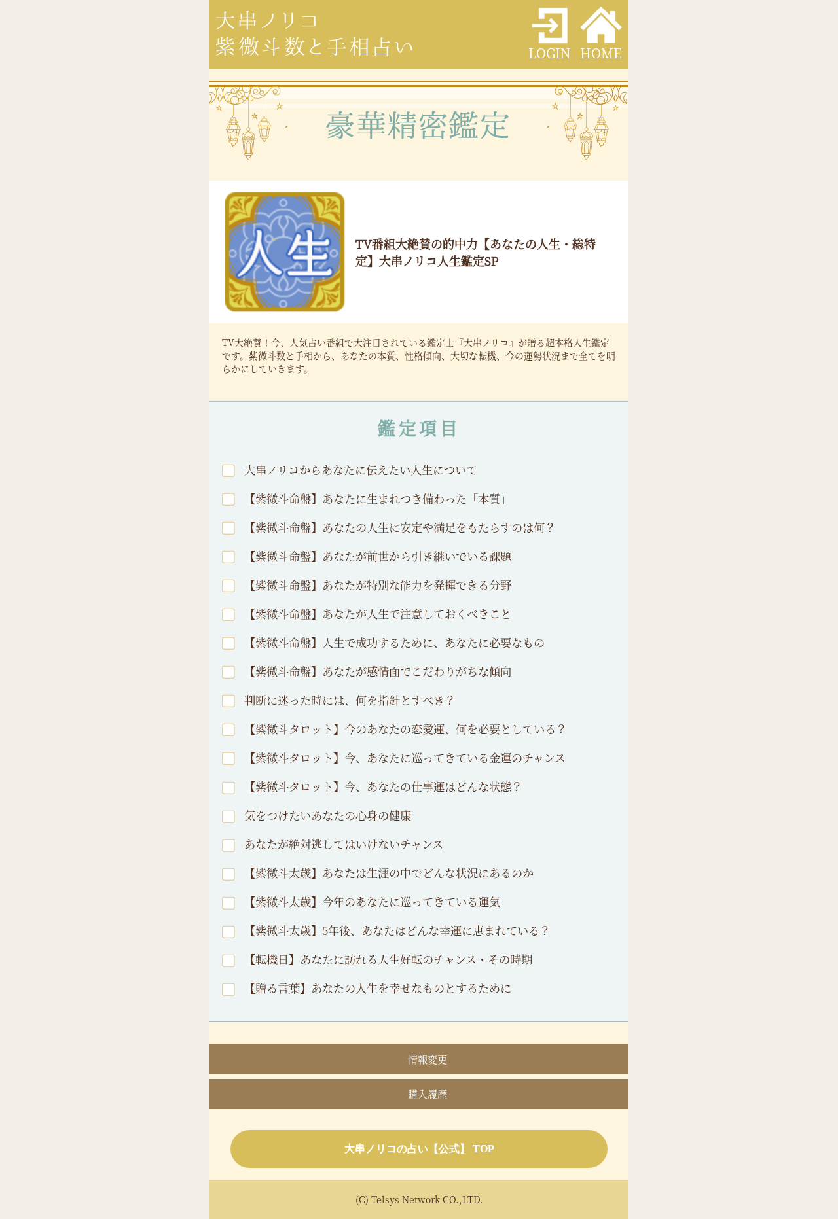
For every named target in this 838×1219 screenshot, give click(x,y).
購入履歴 (427, 1094)
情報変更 (427, 1059)
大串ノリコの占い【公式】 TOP (419, 1148)
